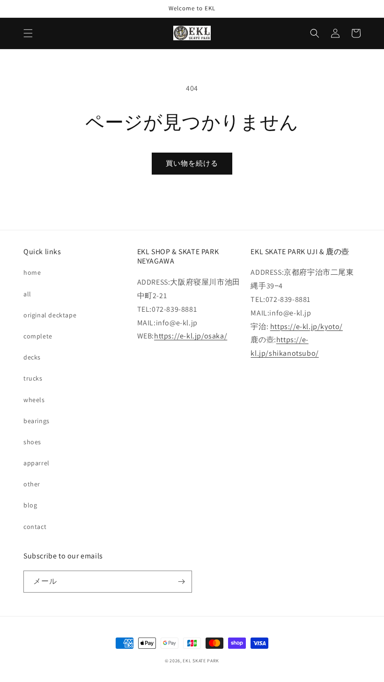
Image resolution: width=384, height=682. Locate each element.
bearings (36, 421)
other (31, 484)
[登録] (181, 582)
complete (37, 336)
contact (34, 526)
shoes (32, 442)
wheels (34, 400)
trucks (33, 378)
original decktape (49, 315)
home (32, 272)
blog (30, 505)
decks (32, 357)
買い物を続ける (192, 163)
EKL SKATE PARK (201, 661)
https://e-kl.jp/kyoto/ (306, 326)
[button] (28, 33)
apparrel (36, 463)
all (27, 294)
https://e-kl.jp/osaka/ (190, 336)
